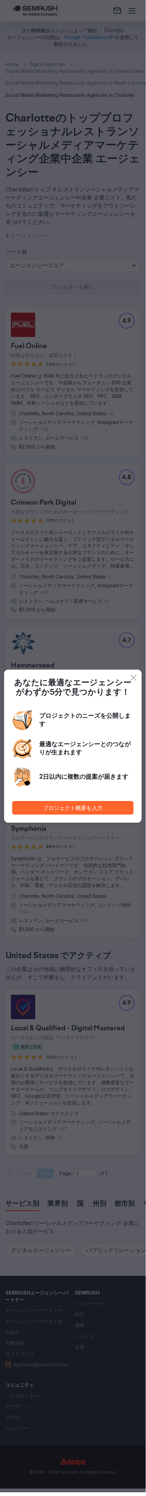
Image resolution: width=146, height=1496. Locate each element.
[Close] (133, 678)
